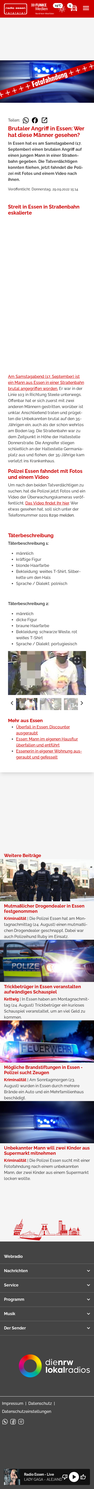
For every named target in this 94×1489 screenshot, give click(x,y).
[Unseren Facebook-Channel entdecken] (13, 1422)
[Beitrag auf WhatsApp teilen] (26, 120)
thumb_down (65, 1477)
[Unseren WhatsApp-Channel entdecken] (5, 1422)
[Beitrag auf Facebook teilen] (35, 120)
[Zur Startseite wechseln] (15, 9)
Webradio (13, 1256)
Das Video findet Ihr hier (47, 503)
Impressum (12, 1403)
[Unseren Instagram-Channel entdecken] (21, 1422)
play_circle (74, 1477)
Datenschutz (40, 1403)
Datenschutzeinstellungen (26, 1411)
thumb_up (83, 1477)
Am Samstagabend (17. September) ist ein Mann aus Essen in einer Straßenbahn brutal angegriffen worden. (46, 382)
